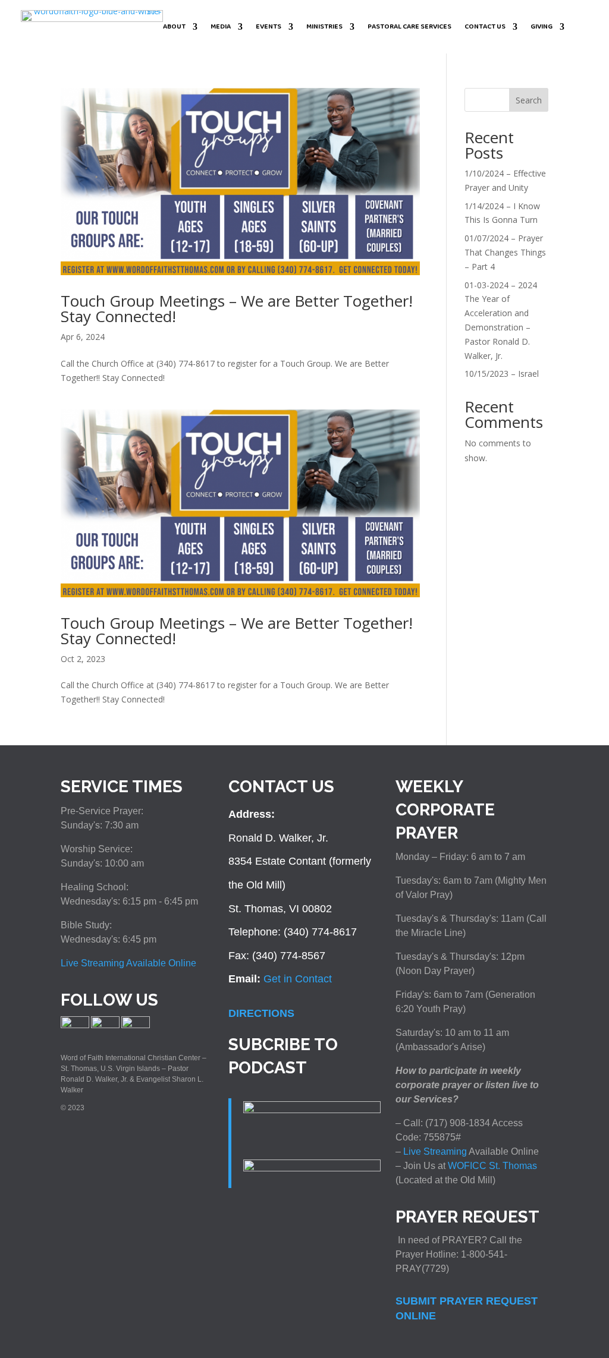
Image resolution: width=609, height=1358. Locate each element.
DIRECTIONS (261, 1013)
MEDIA (221, 28)
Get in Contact (297, 979)
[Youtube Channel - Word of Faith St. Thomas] (135, 1026)
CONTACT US (485, 28)
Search (529, 100)
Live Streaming (434, 1151)
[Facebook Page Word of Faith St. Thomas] (75, 1026)
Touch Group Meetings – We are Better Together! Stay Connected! (237, 308)
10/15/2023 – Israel (501, 373)
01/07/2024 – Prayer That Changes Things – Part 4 (505, 252)
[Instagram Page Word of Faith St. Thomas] (105, 1026)
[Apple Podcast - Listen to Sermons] (312, 1110)
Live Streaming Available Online (128, 963)
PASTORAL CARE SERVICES (409, 28)
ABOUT (174, 28)
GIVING (541, 28)
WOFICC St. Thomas (492, 1166)
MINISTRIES (324, 28)
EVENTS (268, 28)
